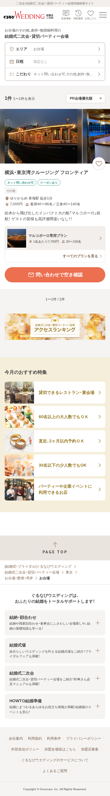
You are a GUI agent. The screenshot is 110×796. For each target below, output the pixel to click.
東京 (69, 572)
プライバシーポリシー (83, 738)
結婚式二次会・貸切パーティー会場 (32, 572)
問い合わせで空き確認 (59, 274)
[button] (55, 622)
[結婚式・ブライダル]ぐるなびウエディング (38, 566)
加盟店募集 (90, 749)
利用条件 (54, 738)
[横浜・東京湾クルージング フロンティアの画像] (55, 136)
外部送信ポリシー (25, 749)
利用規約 (35, 738)
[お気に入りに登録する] (98, 163)
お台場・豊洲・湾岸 (19, 578)
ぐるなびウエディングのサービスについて (54, 760)
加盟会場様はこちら (60, 749)
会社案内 (16, 738)
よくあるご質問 (55, 771)
